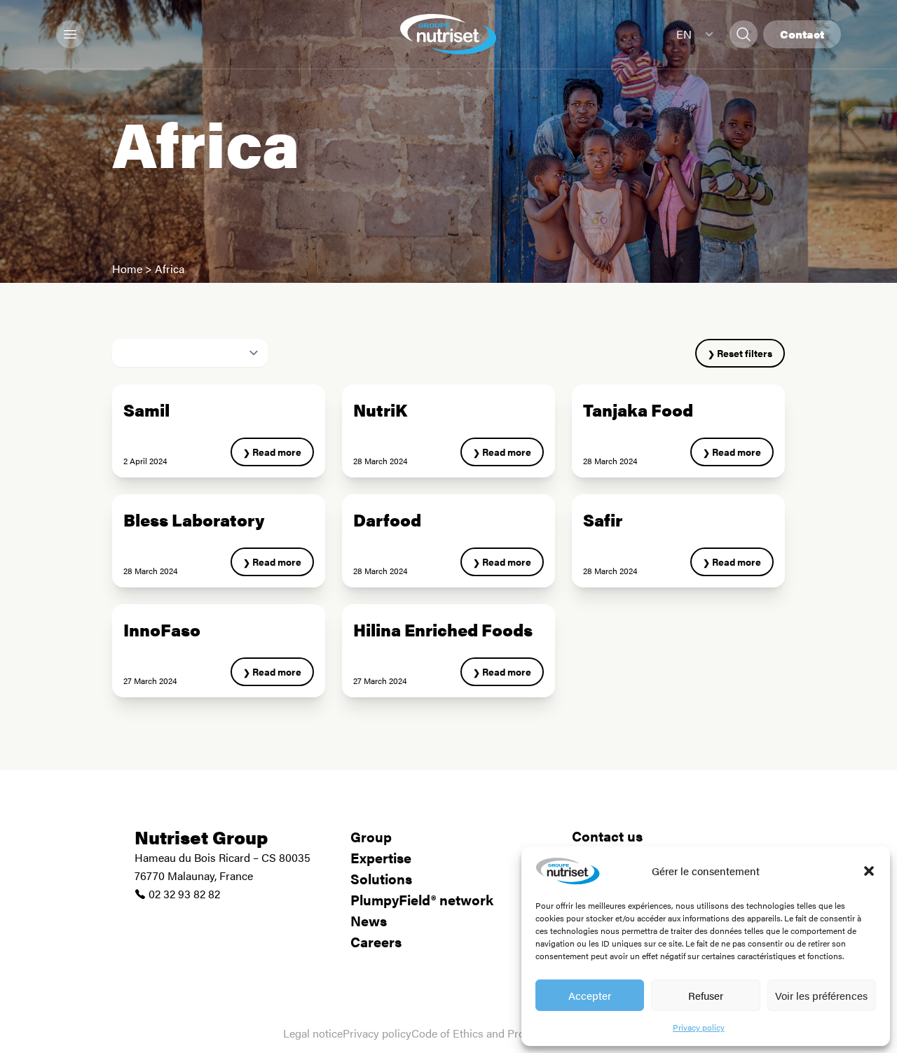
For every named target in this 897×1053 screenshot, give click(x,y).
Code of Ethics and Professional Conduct (512, 1033)
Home (127, 268)
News (368, 920)
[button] (869, 871)
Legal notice (313, 1033)
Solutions (381, 878)
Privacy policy (699, 1027)
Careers (376, 941)
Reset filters (744, 353)
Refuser (705, 995)
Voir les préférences (821, 995)
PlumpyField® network (421, 899)
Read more (276, 452)
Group (371, 836)
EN (684, 34)
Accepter (589, 995)
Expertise (380, 857)
